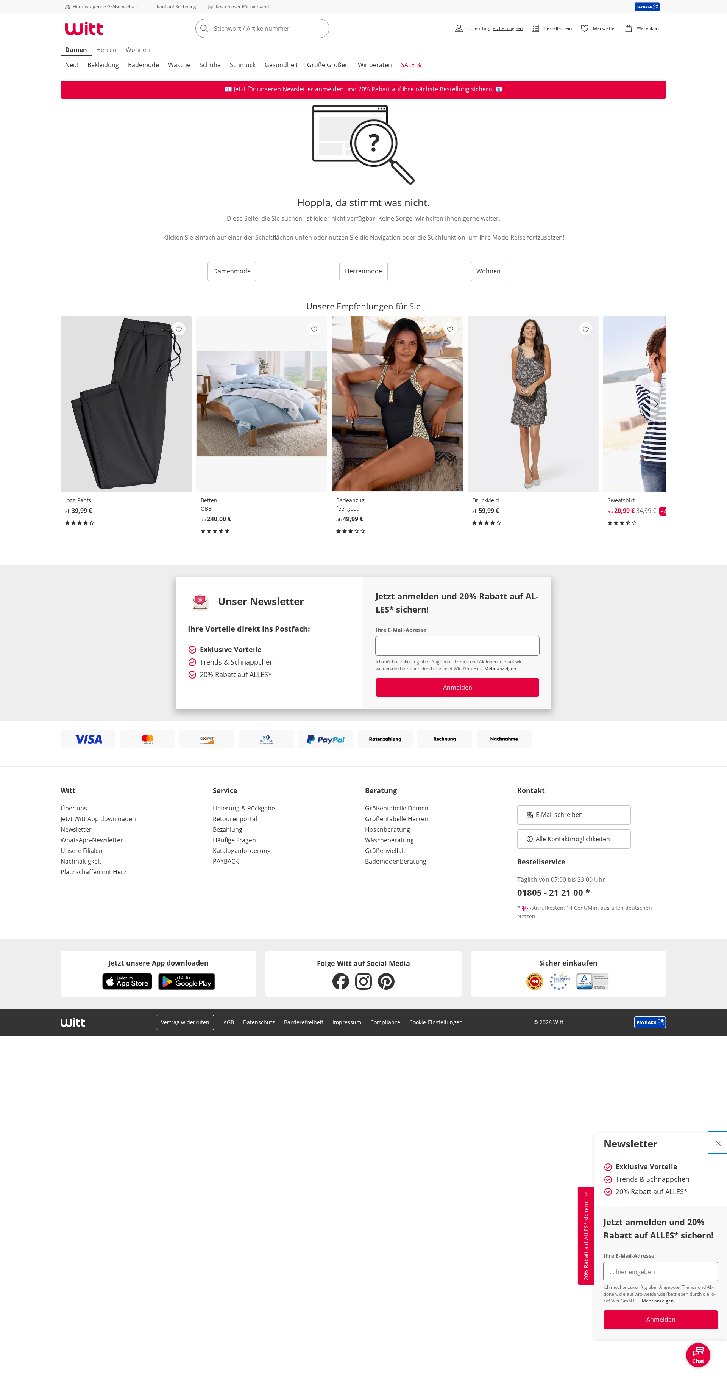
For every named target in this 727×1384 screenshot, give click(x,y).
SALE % (411, 65)
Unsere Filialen (82, 850)
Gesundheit (281, 65)
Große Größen (328, 65)
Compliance (385, 1022)
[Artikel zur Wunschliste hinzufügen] (179, 328)
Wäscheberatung (389, 840)
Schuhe (210, 65)
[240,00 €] (261, 403)
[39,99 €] (126, 403)
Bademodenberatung (395, 861)
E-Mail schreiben (555, 816)
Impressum (346, 1022)
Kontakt (531, 790)
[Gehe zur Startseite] (84, 28)
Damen (76, 49)
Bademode (143, 65)
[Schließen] (718, 1142)
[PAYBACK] (647, 6)
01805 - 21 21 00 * (553, 892)
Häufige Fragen (234, 840)
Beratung (381, 790)
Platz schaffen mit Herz (93, 872)
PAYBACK (226, 861)
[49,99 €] (397, 403)
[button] (658, 404)
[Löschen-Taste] (321, 28)
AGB (228, 1022)
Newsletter (76, 829)
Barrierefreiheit (303, 1022)
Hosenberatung (387, 829)
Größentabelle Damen (397, 808)
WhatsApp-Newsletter (92, 840)
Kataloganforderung (242, 850)
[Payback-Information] (650, 1022)
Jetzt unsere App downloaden (158, 962)
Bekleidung (103, 65)
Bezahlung (227, 829)
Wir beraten (375, 65)
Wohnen (138, 49)
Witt (68, 790)
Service (225, 790)
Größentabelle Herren (396, 819)
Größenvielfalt (385, 850)
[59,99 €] (533, 403)
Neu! (71, 65)
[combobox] (279, 28)
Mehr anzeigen (658, 1301)
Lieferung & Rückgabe (244, 808)
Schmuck (243, 65)
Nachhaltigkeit (81, 861)
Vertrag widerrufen (185, 1022)
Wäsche (179, 65)
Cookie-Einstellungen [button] (436, 1022)
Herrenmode (363, 271)
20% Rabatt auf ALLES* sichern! (586, 1240)
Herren (106, 49)
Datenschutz (259, 1022)
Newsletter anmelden (313, 89)
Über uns (74, 808)
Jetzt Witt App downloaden (98, 819)
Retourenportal (235, 819)
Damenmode (232, 271)
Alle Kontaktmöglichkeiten (573, 839)
